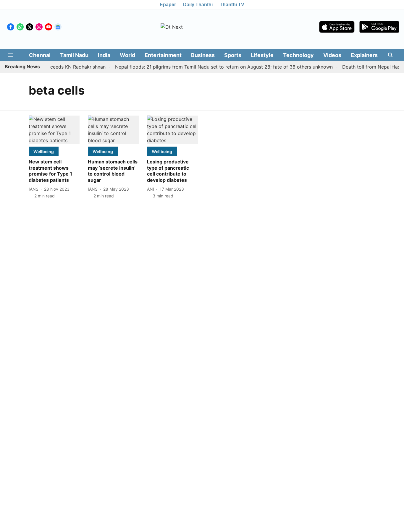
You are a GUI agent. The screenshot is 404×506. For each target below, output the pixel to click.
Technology (298, 55)
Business (203, 55)
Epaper (168, 4)
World (127, 55)
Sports (232, 55)
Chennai (40, 55)
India (104, 55)
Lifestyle (262, 55)
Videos (332, 55)
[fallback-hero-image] (54, 130)
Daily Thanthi (198, 4)
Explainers (364, 55)
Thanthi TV (232, 4)
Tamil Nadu (74, 55)
